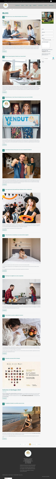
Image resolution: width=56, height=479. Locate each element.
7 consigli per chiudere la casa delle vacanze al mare (14, 403)
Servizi (27, 5)
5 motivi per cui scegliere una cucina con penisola (14, 275)
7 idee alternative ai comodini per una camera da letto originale (16, 234)
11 (33, 444)
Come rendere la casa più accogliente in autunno (14, 315)
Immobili (22, 5)
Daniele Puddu (4, 391)
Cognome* (43, 32)
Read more (4, 51)
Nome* (43, 29)
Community (35, 5)
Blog (30, 5)
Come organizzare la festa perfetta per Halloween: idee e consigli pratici (18, 189)
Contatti (45, 5)
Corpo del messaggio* (45, 41)
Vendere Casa (17, 5)
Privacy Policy (51, 5)
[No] (54, 1)
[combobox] (48, 40)
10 (31, 444)
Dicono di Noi (40, 5)
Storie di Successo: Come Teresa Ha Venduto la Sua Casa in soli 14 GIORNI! (19, 97)
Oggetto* (47, 39)
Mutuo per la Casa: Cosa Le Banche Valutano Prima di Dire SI (16, 16)
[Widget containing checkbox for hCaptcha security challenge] (48, 58)
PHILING (48, 476)
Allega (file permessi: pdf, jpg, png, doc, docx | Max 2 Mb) (47, 52)
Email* (43, 35)
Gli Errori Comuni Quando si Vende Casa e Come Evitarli (15, 56)
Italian (7, 478)
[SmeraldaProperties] (5, 5)
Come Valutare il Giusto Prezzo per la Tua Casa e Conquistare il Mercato (18, 149)
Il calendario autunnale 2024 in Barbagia (12, 358)
